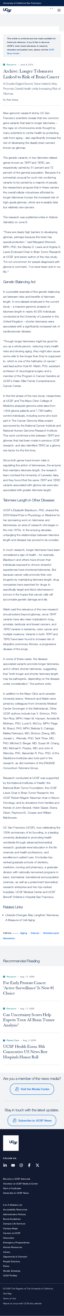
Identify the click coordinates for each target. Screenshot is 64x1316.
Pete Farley (12, 99)
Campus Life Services (14, 1223)
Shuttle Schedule (11, 1271)
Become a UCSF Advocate (16, 1178)
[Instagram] (23, 1165)
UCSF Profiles (10, 1275)
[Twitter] (39, 1165)
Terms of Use (9, 1298)
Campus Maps (10, 1228)
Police (6, 1266)
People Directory (11, 1261)
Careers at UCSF (11, 1233)
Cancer (35, 933)
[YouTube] (15, 1165)
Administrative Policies (14, 1214)
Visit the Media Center (35, 1089)
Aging (23, 933)
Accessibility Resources (15, 1209)
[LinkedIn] (7, 1165)
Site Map (7, 1293)
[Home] (7, 10)
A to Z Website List (12, 1205)
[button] (51, 8)
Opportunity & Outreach (15, 1256)
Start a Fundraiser (12, 1188)
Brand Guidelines (12, 1219)
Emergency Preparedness (16, 1242)
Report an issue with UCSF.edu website (22, 1303)
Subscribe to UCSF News (35, 1120)
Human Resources (12, 1247)
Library (6, 1252)
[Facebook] (31, 1165)
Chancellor (8, 1238)
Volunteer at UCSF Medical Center (20, 1183)
